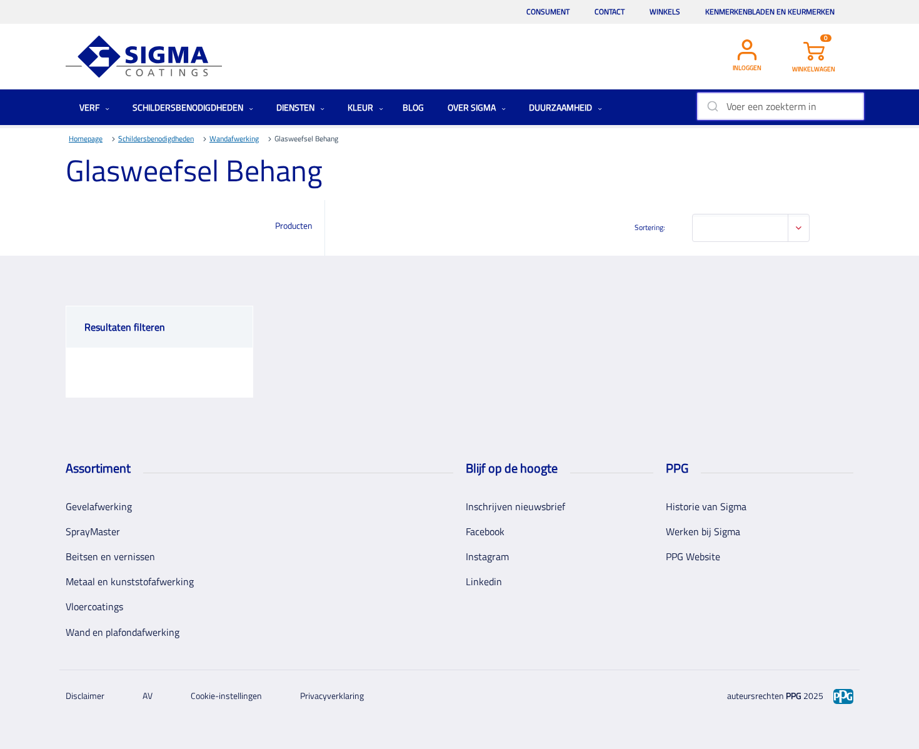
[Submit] (711, 106)
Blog (413, 107)
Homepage (86, 138)
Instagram (487, 556)
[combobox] (780, 106)
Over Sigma (473, 107)
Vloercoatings (94, 606)
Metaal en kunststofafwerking (130, 581)
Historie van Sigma (706, 506)
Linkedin (484, 581)
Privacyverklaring (332, 695)
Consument (548, 12)
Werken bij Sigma (703, 531)
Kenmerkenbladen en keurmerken (770, 12)
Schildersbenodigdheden (189, 107)
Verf (90, 107)
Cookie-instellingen (226, 695)
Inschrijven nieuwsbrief (515, 506)
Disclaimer (85, 695)
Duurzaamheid (561, 107)
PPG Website (693, 556)
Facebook (485, 531)
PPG (793, 695)
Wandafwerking (234, 138)
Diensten (296, 107)
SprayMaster (93, 531)
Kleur (361, 107)
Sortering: (650, 227)
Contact (610, 12)
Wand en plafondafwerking (122, 632)
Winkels (665, 12)
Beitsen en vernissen (110, 556)
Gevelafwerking (99, 506)
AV (148, 695)
